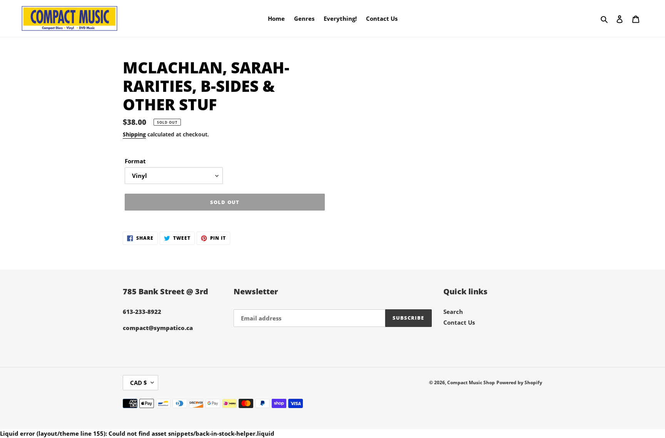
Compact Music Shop (471, 382)
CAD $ (138, 383)
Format (135, 161)
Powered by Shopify (519, 382)
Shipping (134, 134)
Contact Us (459, 322)
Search (453, 311)
